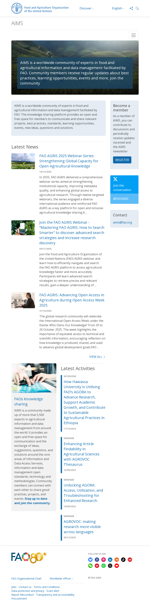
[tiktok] (123, 559)
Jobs (13, 587)
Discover (85, 8)
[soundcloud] (117, 559)
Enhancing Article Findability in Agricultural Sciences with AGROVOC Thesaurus (82, 454)
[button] (136, 8)
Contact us (25, 587)
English (117, 8)
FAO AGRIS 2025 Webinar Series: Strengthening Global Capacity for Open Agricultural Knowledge (68, 161)
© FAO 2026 (94, 577)
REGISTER (122, 160)
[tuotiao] (130, 559)
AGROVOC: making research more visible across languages (82, 526)
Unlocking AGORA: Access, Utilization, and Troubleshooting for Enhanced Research (83, 493)
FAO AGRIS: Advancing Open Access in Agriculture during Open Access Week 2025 (71, 300)
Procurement (19, 598)
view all (95, 357)
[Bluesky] (90, 559)
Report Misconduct (22, 594)
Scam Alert (52, 591)
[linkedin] (110, 559)
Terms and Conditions (47, 587)
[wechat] (90, 566)
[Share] (130, 8)
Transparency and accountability (55, 594)
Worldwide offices (60, 578)
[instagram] (103, 559)
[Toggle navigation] (133, 35)
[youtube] (117, 566)
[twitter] (110, 566)
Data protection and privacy (27, 591)
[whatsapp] (103, 566)
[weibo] (97, 566)
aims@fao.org (122, 222)
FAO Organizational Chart (26, 578)
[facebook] (97, 559)
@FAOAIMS (120, 199)
